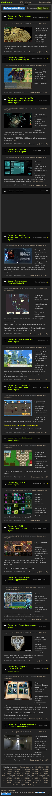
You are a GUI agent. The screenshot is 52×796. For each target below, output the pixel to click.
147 (4, 771)
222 (40, 782)
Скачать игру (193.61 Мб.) (38, 661)
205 (26, 780)
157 (40, 771)
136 (11, 769)
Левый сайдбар (6, 2)
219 (29, 782)
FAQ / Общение (25, 2)
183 (40, 776)
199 (4, 780)
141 (29, 769)
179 (25, 776)
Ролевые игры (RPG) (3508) (38, 24)
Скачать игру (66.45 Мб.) (39, 760)
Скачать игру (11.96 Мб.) (39, 334)
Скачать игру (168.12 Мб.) (38, 379)
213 (7, 782)
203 (18, 780)
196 (40, 778)
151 (18, 771)
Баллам (45, 8)
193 (29, 778)
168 (33, 773)
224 (47, 782)
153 (25, 771)
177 (18, 776)
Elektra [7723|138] (17, 24)
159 (47, 771)
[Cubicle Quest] (18, 650)
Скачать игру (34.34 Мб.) (39, 275)
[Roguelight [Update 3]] (17, 314)
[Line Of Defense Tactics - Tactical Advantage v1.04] (18, 128)
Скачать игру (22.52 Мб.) (39, 520)
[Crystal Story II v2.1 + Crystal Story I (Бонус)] (18, 416)
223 (43, 782)
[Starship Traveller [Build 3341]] (18, 263)
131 (39, 767)
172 (47, 773)
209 (40, 780)
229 (28, 785)
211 (47, 780)
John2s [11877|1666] (17, 288)
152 (22, 771)
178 (21, 776)
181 (33, 776)
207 (33, 780)
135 (7, 769)
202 (15, 780)
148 (7, 771)
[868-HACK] (18, 513)
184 (44, 776)
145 (43, 769)
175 (10, 776)
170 (40, 773)
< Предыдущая (24, 767)
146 (47, 769)
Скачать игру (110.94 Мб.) (38, 185)
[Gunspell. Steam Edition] (18, 609)
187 (7, 778)
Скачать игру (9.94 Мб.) (39, 477)
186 (4, 778)
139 (22, 769)
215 (15, 782)
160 (4, 773)
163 (15, 773)
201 (11, 780)
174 (7, 776)
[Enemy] (18, 41)
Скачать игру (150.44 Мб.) (38, 718)
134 (4, 769)
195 (36, 778)
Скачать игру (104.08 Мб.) (38, 432)
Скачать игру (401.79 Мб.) (38, 52)
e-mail (31, 792)
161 (7, 773)
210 (44, 780)
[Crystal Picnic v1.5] (18, 465)
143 (36, 769)
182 (37, 776)
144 (40, 769)
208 (36, 780)
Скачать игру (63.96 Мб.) (39, 92)
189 (15, 778)
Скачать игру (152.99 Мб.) (38, 144)
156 (36, 771)
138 (18, 769)
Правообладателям (8, 790)
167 (29, 773)
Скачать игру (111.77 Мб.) (39, 619)
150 (15, 771)
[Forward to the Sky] (18, 367)
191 (22, 778)
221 (36, 782)
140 (25, 769)
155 (33, 771)
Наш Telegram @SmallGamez (14, 8)
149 (11, 771)
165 (22, 773)
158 (43, 771)
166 (25, 773)
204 (22, 780)
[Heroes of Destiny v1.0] (17, 88)
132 (43, 767)
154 (29, 771)
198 (47, 778)
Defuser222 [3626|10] (18, 108)
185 (48, 776)
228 (24, 785)
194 (33, 778)
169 (36, 773)
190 (18, 778)
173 (3, 776)
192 (25, 778)
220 (33, 782)
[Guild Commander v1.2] (18, 555)
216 (18, 782)
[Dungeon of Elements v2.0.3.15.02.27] (18, 699)
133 (46, 767)
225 (13, 785)
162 (11, 773)
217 (22, 782)
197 (43, 778)
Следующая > (35, 785)
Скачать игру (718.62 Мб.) (38, 572)
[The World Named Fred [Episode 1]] (18, 750)
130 (36, 767)
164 (18, 773)
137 (15, 769)
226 (17, 785)
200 (8, 780)
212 (4, 782)
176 (14, 776)
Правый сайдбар (45, 2)
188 (11, 778)
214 (11, 782)
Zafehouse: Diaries (38, 181)
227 (20, 785)
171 (43, 773)
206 (29, 780)
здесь (15, 140)
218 (25, 782)
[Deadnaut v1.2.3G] (18, 175)
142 (33, 769)
